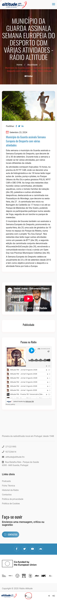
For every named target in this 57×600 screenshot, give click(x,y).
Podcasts (6, 481)
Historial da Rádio (10, 490)
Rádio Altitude (25, 588)
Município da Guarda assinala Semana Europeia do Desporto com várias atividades (26, 141)
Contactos (7, 494)
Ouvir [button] (29, 596)
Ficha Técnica (8, 485)
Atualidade (32, 64)
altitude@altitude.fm (15, 457)
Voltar (30, 76)
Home (19, 64)
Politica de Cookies (11, 503)
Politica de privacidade (12, 499)
